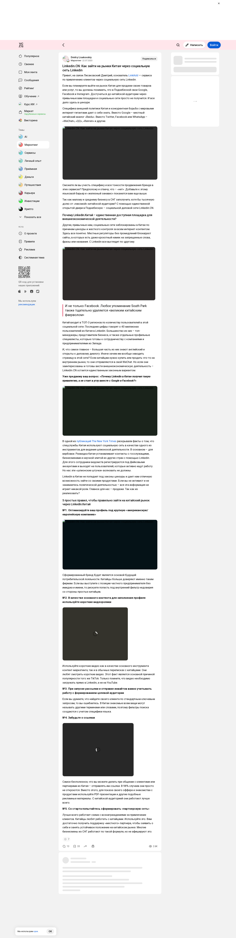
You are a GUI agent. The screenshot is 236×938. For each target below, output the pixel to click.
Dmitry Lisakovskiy (81, 57)
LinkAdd (133, 75)
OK (50, 931)
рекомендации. (26, 304)
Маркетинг (76, 60)
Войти (214, 45)
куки (36, 931)
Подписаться (149, 59)
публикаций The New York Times (96, 441)
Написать (196, 45)
